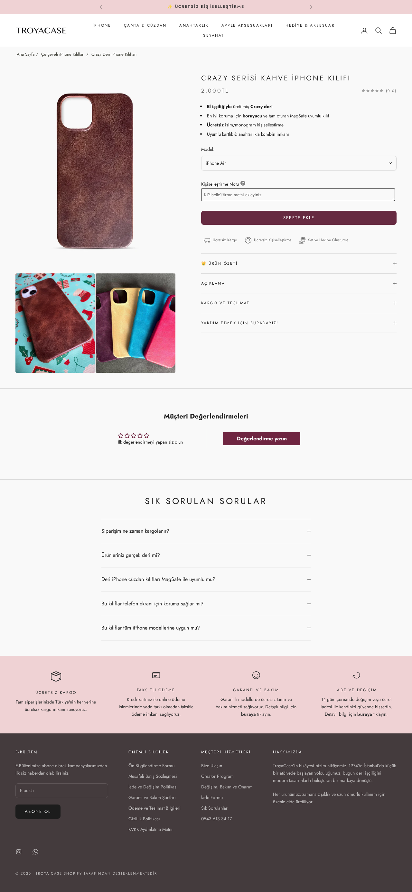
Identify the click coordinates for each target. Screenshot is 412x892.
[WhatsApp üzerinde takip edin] (35, 852)
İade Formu (212, 797)
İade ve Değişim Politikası (153, 787)
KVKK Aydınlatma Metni (150, 829)
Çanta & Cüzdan (145, 25)
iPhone (102, 25)
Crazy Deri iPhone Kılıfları (113, 54)
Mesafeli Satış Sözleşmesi (152, 776)
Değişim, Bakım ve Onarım (227, 787)
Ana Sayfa (25, 54)
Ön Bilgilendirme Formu (151, 765)
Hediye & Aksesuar (310, 25)
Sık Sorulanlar (214, 808)
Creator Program (217, 776)
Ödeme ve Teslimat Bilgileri (154, 808)
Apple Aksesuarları (247, 25)
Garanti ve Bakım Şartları (152, 797)
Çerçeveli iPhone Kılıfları (62, 54)
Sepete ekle (299, 218)
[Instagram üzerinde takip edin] (18, 852)
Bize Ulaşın (211, 765)
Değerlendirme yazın (262, 438)
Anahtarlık (194, 25)
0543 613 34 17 (216, 818)
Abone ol (38, 811)
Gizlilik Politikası (144, 818)
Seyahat (213, 35)
